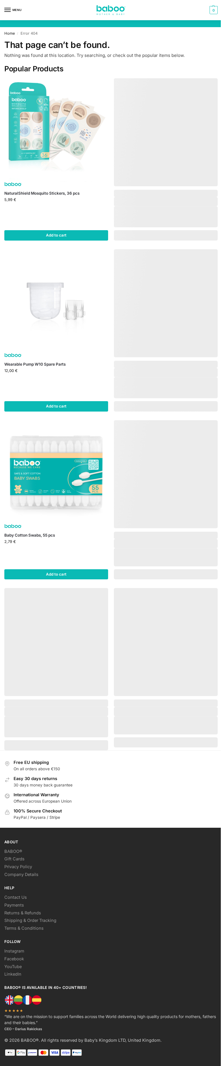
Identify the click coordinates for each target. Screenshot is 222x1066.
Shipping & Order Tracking (30, 920)
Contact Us (15, 897)
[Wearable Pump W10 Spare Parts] (56, 301)
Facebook (14, 958)
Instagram (14, 951)
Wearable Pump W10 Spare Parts (35, 364)
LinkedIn (12, 974)
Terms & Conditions (24, 928)
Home (9, 33)
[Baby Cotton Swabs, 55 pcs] (56, 472)
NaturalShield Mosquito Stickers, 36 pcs (41, 193)
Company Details (21, 874)
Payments (14, 905)
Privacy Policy (18, 866)
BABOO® (13, 851)
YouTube (13, 966)
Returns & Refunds (22, 913)
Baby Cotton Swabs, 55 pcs (29, 535)
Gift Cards (14, 859)
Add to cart (56, 235)
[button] (213, 10)
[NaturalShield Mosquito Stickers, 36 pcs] (56, 130)
